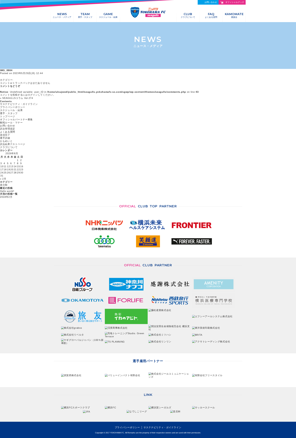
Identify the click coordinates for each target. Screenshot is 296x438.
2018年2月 (6, 197)
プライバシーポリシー (12, 107)
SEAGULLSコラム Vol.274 (17, 98)
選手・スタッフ (9, 113)
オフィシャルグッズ (234, 2)
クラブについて (9, 147)
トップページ (7, 116)
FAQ (211, 15)
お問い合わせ (211, 2)
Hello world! (7, 191)
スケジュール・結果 (11, 110)
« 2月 (3, 178)
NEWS (62, 15)
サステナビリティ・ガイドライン (19, 104)
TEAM (85, 15)
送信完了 (5, 134)
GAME (108, 15)
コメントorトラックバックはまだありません (25, 83)
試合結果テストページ (12, 144)
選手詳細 (5, 138)
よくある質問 (7, 131)
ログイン (33, 94)
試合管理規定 (7, 128)
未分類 (4, 185)
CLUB (188, 15)
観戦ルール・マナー (11, 122)
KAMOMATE (234, 15)
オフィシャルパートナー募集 (16, 119)
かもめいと (6, 141)
